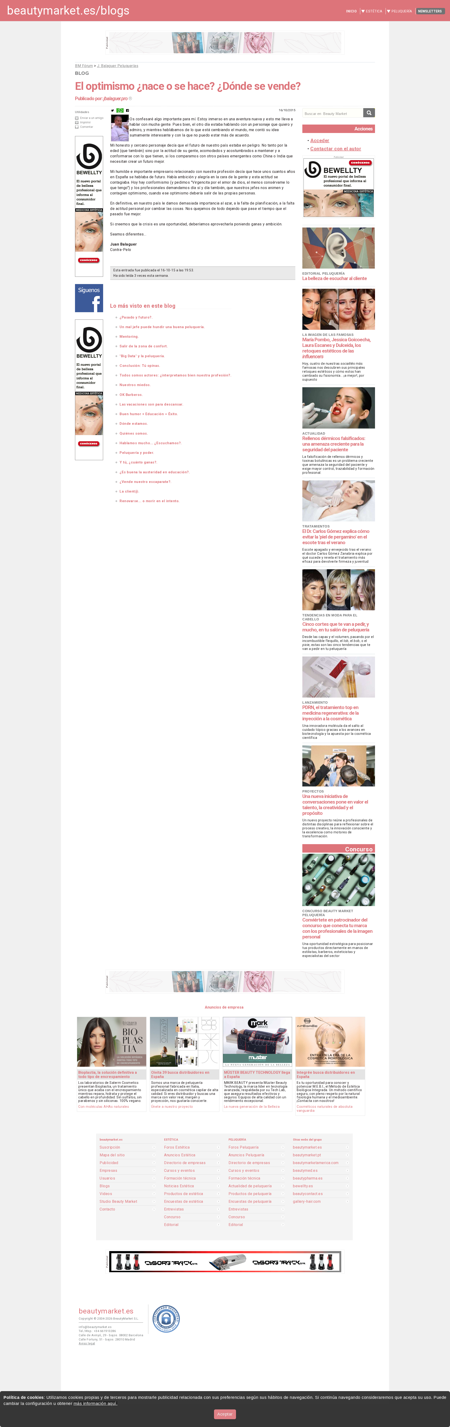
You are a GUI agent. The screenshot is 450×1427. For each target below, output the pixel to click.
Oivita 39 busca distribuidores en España (180, 1074)
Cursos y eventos (179, 1171)
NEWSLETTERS (430, 11)
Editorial (171, 1225)
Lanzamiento (315, 702)
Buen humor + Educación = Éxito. (149, 414)
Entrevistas (174, 1209)
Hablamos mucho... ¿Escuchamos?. (151, 443)
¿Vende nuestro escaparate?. (146, 482)
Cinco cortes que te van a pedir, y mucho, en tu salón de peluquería (335, 627)
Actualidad (313, 433)
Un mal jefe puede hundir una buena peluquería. (162, 327)
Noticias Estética (179, 1186)
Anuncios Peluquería (246, 1155)
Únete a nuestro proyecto (172, 1107)
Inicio (351, 11)
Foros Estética (177, 1147)
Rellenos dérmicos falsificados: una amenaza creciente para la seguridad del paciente (333, 444)
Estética (374, 11)
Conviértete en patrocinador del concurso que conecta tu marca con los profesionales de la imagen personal (337, 928)
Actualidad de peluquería (250, 1186)
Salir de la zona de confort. (144, 346)
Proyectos (313, 791)
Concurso (359, 849)
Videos (106, 1194)
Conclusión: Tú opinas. (140, 366)
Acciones (363, 129)
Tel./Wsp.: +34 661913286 (97, 1331)
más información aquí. (96, 1403)
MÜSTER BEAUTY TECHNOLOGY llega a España (257, 1074)
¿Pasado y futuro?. (136, 317)
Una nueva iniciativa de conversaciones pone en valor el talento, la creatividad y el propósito (335, 804)
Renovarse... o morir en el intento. (150, 501)
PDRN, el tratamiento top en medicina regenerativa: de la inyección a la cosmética (330, 713)
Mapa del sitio (112, 1155)
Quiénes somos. (134, 433)
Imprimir (85, 122)
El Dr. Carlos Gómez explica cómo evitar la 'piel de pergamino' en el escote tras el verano (335, 536)
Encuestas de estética (183, 1201)
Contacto (107, 1209)
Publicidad (109, 1163)
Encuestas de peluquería (250, 1201)
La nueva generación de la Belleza (252, 1107)
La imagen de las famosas (327, 335)
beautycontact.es (308, 1194)
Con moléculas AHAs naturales (103, 1107)
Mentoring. (129, 336)
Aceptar (225, 1414)
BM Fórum (84, 66)
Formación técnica (180, 1178)
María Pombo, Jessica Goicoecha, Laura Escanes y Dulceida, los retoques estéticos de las (336, 348)
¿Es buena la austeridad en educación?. (155, 472)
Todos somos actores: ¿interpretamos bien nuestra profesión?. (175, 375)
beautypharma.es (308, 1178)
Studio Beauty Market (118, 1201)
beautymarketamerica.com (316, 1163)
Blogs (105, 1186)
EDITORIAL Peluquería (323, 273)
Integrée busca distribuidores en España (326, 1074)
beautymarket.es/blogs (68, 10)
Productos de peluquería (250, 1194)
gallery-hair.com (307, 1201)
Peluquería (402, 11)
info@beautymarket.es (95, 1327)
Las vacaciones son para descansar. (151, 404)
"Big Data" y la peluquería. (142, 356)
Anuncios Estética (179, 1155)
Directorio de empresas (185, 1163)
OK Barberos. (131, 395)
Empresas (108, 1171)
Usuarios (107, 1178)
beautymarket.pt (307, 1155)
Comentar (86, 127)
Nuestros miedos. (135, 385)
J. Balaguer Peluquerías (118, 66)
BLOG (82, 73)
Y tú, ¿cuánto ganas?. (139, 462)
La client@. (129, 491)
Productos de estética (183, 1194)
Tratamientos (316, 526)
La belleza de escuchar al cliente (334, 278)
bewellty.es (303, 1186)
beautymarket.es (307, 1147)
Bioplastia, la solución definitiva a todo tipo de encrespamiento (107, 1074)
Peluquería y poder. (137, 453)
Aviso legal (87, 1343)
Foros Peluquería (244, 1147)
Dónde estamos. (134, 423)
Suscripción (110, 1147)
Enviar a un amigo (91, 118)
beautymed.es (305, 1171)
